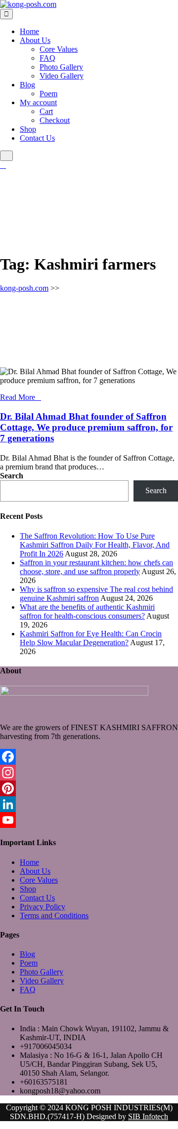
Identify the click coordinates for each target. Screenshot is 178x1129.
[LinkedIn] (89, 804)
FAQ (47, 58)
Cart (46, 111)
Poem (48, 93)
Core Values (59, 49)
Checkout (55, 120)
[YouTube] (89, 820)
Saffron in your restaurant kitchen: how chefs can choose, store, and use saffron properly (96, 567)
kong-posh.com (24, 288)
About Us (35, 40)
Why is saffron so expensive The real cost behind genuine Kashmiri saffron (96, 593)
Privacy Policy (42, 906)
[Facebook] (89, 757)
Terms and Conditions (54, 915)
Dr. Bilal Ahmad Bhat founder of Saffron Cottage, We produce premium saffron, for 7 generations (86, 427)
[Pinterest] (89, 788)
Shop (28, 129)
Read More (17, 397)
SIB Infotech (148, 1116)
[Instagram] (89, 772)
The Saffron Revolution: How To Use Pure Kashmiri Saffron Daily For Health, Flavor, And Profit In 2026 (95, 545)
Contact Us (37, 138)
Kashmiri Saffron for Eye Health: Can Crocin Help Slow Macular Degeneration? (91, 638)
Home (29, 31)
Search (11, 475)
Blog (27, 84)
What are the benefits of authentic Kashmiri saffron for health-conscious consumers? (87, 611)
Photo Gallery (61, 67)
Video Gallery (62, 76)
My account (38, 102)
